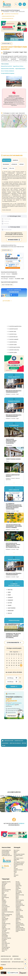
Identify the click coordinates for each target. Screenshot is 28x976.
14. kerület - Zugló (14, 11)
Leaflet (25, 126)
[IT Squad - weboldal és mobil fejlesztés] (23, 973)
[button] (14, 121)
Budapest (7, 11)
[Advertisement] (14, 314)
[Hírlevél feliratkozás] (1, 968)
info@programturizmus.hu (9, 104)
